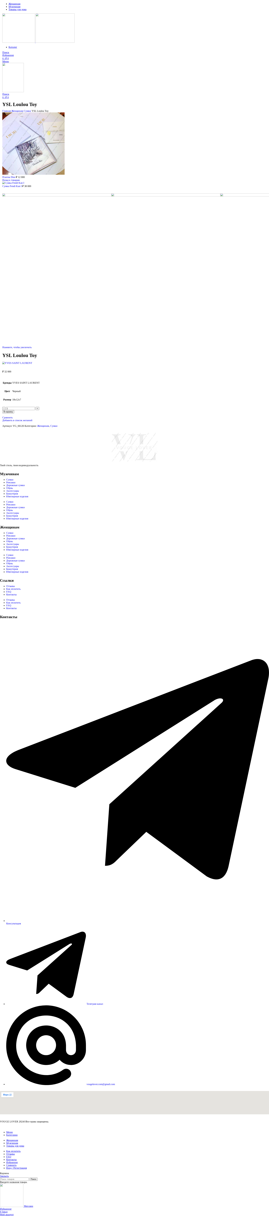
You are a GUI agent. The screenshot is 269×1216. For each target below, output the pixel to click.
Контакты (11, 594)
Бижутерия (12, 493)
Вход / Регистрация (16, 1168)
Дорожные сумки (15, 485)
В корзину (8, 412)
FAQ (8, 591)
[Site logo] (19, 41)
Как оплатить (13, 589)
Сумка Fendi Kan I (12, 186)
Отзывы (10, 586)
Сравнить (11, 1165)
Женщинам (17, 111)
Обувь (9, 488)
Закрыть (4, 1176)
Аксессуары (12, 491)
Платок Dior (9, 177)
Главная (6, 111)
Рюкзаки (10, 482)
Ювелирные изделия (17, 496)
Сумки (28, 111)
